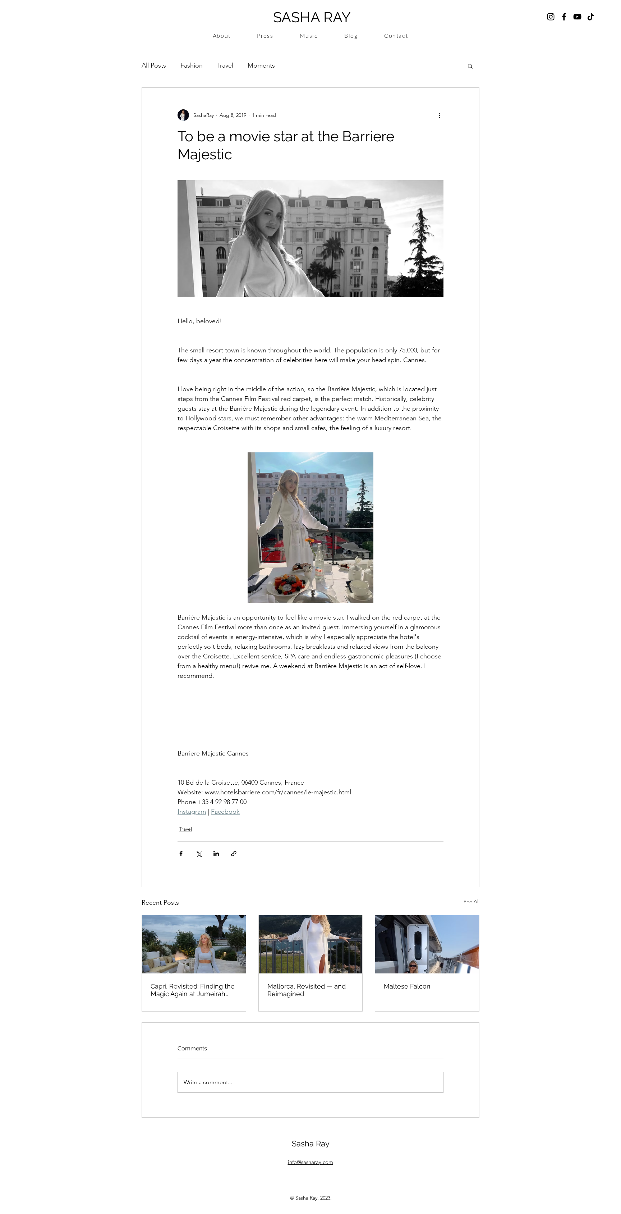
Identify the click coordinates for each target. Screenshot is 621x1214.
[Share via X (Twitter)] (198, 853)
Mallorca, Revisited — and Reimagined (306, 990)
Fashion (191, 65)
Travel (225, 65)
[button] (470, 66)
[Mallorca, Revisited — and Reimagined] (311, 944)
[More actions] (439, 115)
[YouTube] (577, 17)
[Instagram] (551, 17)
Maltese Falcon (407, 986)
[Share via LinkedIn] (216, 853)
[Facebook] (564, 17)
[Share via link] (233, 853)
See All (471, 901)
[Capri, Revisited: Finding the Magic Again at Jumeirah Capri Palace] (194, 944)
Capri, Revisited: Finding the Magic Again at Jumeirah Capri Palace (193, 990)
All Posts (154, 65)
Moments (261, 65)
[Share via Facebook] (181, 853)
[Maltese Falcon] (427, 944)
